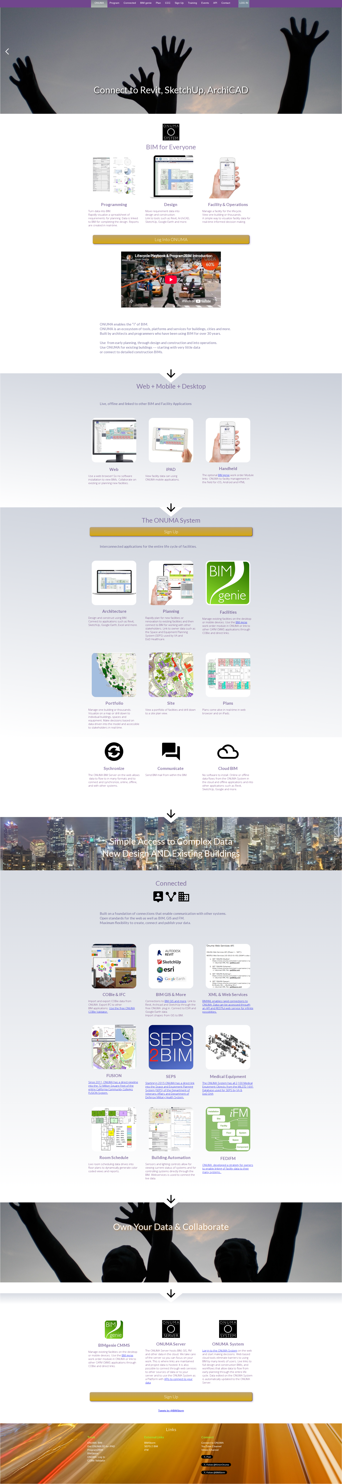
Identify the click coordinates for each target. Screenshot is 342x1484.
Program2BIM (95, 1449)
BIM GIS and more (175, 1001)
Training (192, 2)
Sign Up (179, 2)
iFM (146, 1449)
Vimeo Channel (210, 1449)
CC (8, 865)
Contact (225, 2)
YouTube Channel (211, 1446)
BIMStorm (93, 1453)
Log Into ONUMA (171, 239)
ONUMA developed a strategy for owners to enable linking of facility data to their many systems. (227, 1168)
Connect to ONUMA (212, 1442)
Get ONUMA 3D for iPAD (101, 1446)
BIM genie (146, 2)
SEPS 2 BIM (151, 1446)
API (215, 2)
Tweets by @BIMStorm (171, 1410)
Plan (158, 2)
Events (205, 2)
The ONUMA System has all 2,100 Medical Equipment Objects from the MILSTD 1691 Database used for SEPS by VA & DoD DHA (227, 1088)
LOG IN (244, 2)
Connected (130, 2)
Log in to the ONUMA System (219, 1350)
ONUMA (99, 2)
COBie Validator (96, 1460)
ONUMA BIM (94, 1442)
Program (114, 2)
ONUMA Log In (96, 1457)
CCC (167, 2)
